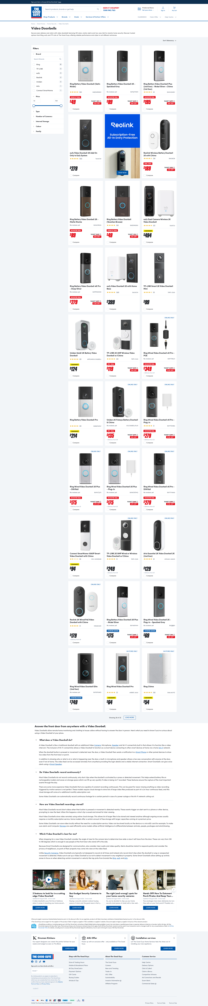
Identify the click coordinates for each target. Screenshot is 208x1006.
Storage (63, 826)
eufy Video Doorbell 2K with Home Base (122, 287)
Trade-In (108, 971)
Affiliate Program (111, 983)
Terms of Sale (161, 1003)
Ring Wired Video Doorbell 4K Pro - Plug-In (159, 421)
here (59, 2)
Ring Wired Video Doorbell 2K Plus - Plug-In (122, 487)
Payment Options (75, 971)
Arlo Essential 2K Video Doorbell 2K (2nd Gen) (159, 554)
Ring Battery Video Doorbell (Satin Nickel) (85, 85)
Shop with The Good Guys (79, 956)
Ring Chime (149, 686)
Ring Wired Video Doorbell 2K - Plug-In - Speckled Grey (157, 621)
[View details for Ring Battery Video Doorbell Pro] (85, 400)
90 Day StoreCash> (76, 968)
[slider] (33, 105)
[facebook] (32, 961)
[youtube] (44, 961)
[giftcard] (83, 1000)
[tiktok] (40, 961)
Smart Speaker (56, 764)
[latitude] (78, 1000)
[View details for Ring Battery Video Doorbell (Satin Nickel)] (85, 64)
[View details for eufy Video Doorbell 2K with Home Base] (122, 266)
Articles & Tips (74, 980)
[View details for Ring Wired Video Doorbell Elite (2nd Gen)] (85, 667)
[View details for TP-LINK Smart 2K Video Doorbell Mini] (159, 266)
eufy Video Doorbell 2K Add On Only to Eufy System (83, 154)
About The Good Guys (114, 956)
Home (33, 24)
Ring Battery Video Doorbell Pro (84, 419)
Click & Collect (147, 968)
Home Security (51, 24)
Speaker (115, 745)
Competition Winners (149, 974)
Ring (114, 858)
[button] (49, 902)
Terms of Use (173, 1003)
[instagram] (36, 961)
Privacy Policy (46, 984)
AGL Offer (108, 974)
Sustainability (110, 977)
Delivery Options (147, 965)
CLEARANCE (142, 17)
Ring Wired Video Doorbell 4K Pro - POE (159, 354)
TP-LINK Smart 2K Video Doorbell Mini (158, 287)
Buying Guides (74, 977)
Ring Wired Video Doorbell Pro (120, 686)
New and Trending (111, 968)
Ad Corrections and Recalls (151, 977)
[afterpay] (72, 1000)
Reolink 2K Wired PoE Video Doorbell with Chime (82, 621)
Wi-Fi (161, 748)
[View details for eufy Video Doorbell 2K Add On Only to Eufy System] (85, 133)
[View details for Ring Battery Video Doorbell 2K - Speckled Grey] (122, 64)
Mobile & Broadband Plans (78, 965)
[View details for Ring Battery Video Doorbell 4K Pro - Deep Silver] (85, 266)
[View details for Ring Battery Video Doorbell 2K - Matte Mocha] (85, 199)
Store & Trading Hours (76, 962)
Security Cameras (51, 853)
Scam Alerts (146, 980)
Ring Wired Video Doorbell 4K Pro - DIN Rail (159, 487)
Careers (108, 965)
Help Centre (146, 962)
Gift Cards (72, 974)
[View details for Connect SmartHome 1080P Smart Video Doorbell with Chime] (85, 534)
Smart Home (41, 24)
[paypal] (65, 1000)
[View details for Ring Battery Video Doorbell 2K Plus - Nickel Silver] (122, 600)
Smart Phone (141, 752)
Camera (97, 745)
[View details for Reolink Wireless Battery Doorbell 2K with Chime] (159, 133)
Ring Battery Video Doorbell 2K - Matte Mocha (84, 220)
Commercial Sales (148, 983)
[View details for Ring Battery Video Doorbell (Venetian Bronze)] (122, 199)
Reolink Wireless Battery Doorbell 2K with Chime (158, 154)
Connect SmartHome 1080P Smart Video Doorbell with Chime (85, 554)
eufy (118, 858)
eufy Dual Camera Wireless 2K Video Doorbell (157, 220)
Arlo (126, 858)
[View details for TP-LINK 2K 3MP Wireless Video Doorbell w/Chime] (122, 333)
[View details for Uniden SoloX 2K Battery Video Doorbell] (85, 333)
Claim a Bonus (147, 971)
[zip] (59, 1000)
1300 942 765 (109, 10)
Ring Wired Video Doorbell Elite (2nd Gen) (84, 687)
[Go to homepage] (36, 12)
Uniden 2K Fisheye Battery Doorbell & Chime (122, 421)
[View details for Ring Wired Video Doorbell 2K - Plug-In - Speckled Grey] (159, 600)
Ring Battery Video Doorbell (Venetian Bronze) (119, 220)
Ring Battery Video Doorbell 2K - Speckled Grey (121, 85)
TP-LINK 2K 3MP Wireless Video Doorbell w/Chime (121, 354)
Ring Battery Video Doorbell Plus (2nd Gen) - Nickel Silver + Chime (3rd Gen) (158, 86)
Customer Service (149, 956)
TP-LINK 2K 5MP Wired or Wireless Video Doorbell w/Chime (122, 554)
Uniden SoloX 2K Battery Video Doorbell (83, 354)
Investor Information (112, 980)
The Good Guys (110, 962)
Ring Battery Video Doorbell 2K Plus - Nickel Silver (122, 621)
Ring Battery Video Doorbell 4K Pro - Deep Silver (85, 287)
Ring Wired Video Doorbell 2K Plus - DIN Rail (85, 487)
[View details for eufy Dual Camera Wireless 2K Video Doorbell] (159, 199)
